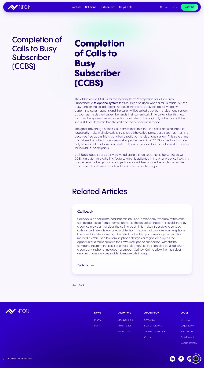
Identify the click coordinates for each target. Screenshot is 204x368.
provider (126, 222)
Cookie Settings (189, 343)
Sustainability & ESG (154, 331)
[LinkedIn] (172, 359)
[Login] (166, 7)
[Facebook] (181, 359)
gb (173, 7)
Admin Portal (124, 326)
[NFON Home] (20, 7)
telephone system (106, 103)
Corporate (149, 320)
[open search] (161, 7)
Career (147, 337)
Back (81, 285)
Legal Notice (187, 326)
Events (97, 320)
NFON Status (124, 331)
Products (76, 7)
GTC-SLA (185, 320)
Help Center (126, 7)
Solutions (90, 7)
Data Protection (188, 337)
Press (97, 326)
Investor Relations (153, 326)
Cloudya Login (125, 320)
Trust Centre (187, 331)
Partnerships (107, 7)
